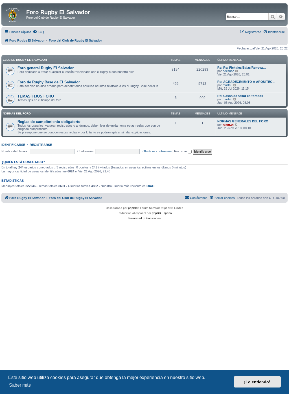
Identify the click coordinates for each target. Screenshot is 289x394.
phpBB (132, 207)
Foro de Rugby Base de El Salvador (48, 82)
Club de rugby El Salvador (25, 59)
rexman (228, 124)
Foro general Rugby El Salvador (45, 68)
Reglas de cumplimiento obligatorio (48, 122)
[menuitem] (38, 32)
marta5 (227, 85)
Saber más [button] (20, 385)
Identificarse (13, 144)
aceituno (228, 71)
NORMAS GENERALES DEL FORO (242, 121)
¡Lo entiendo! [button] (257, 382)
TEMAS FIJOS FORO (35, 96)
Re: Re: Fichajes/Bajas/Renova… (241, 67)
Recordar (181, 151)
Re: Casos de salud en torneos (240, 96)
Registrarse (41, 144)
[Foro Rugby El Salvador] (14, 14)
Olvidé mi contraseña (157, 151)
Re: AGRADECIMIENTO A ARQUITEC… (246, 81)
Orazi (150, 186)
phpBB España (162, 213)
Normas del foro (17, 113)
